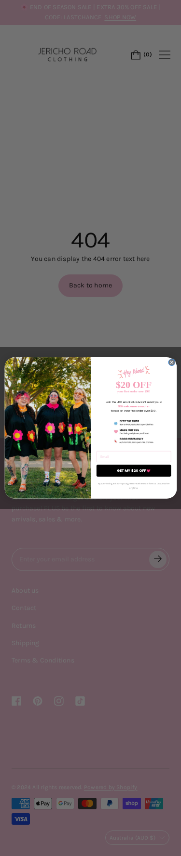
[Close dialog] (171, 362)
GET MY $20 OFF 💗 (133, 470)
